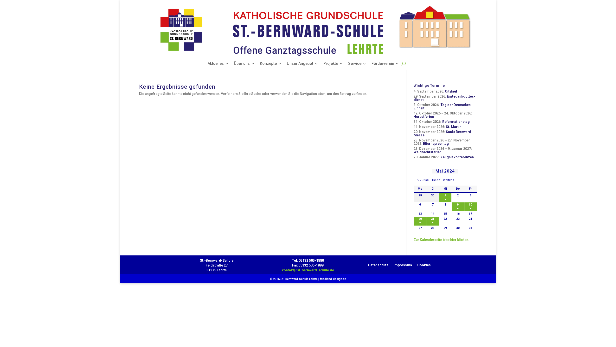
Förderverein (383, 64)
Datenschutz (378, 264)
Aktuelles (216, 64)
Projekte (330, 64)
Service (354, 64)
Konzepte (268, 64)
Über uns (242, 64)
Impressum (403, 264)
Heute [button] (436, 180)
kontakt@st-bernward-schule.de (308, 270)
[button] (422, 180)
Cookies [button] (424, 264)
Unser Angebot (300, 64)
